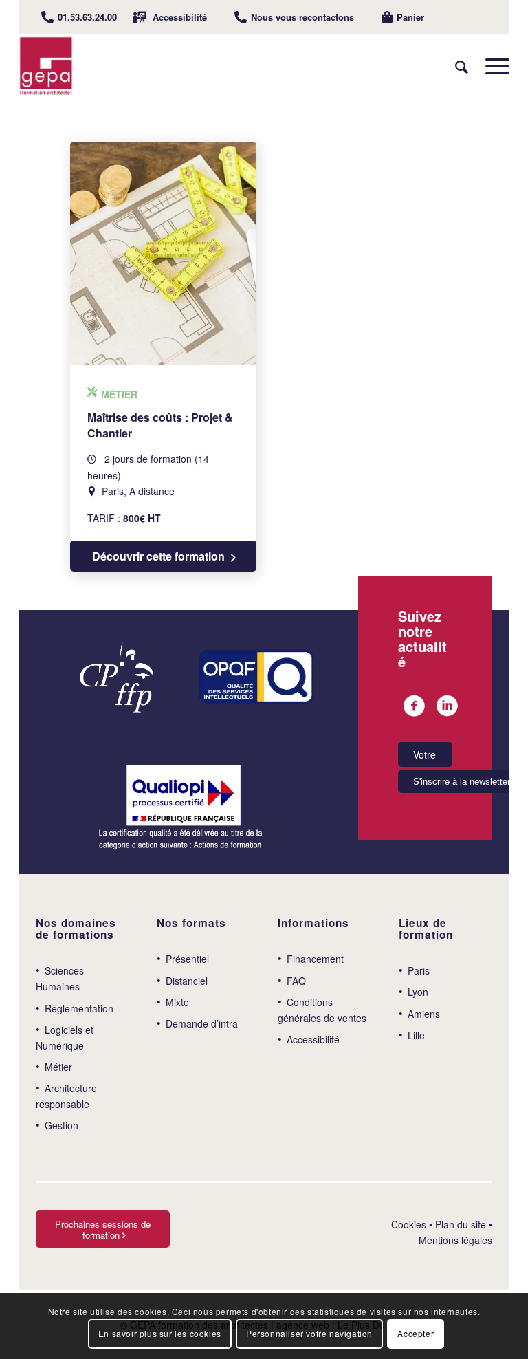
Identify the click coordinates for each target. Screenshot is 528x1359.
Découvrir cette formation (158, 556)
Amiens (424, 1014)
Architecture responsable (66, 1096)
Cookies (408, 1224)
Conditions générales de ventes (322, 1010)
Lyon (418, 992)
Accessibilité (180, 16)
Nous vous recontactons (302, 16)
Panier (410, 16)
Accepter (415, 1333)
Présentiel (187, 959)
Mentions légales (455, 1240)
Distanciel (187, 981)
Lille (416, 1035)
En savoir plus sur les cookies (159, 1333)
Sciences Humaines (60, 978)
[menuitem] (79, 17)
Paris (419, 970)
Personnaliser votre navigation (309, 1333)
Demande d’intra (202, 1023)
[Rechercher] (454, 66)
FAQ (296, 981)
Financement (315, 959)
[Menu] (490, 66)
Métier (58, 1067)
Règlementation (79, 1008)
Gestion (61, 1125)
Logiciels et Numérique (65, 1037)
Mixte (177, 1002)
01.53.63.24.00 (87, 16)
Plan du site (460, 1224)
